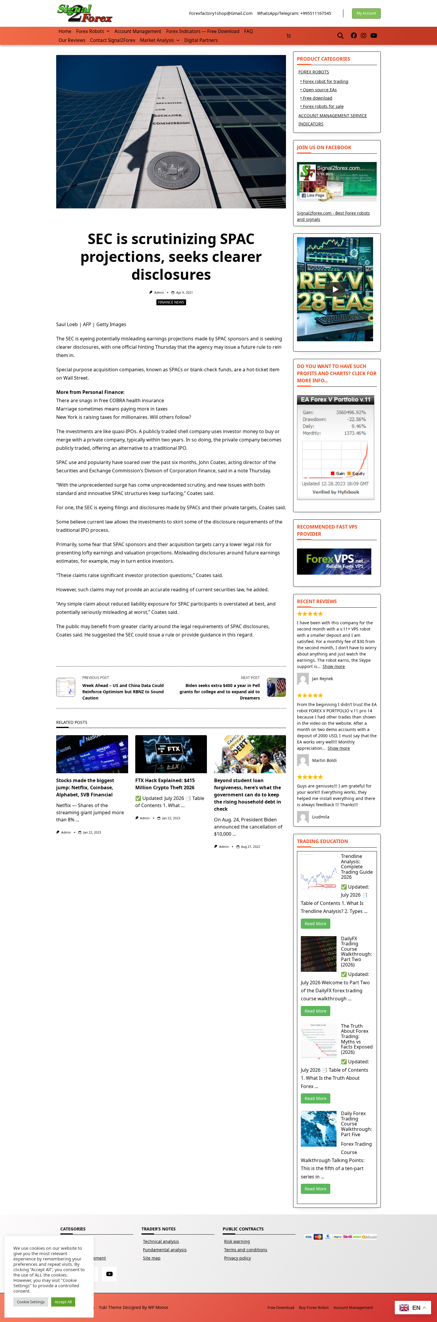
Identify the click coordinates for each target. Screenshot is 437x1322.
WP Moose (158, 1307)
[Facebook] (354, 36)
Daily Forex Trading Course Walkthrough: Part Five (356, 1123)
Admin (159, 292)
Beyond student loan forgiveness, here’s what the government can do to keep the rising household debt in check (247, 794)
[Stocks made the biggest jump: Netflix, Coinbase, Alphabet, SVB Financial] (92, 754)
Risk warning (237, 1241)
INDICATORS (310, 124)
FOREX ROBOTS (313, 72)
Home (65, 31)
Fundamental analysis (165, 1249)
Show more (334, 666)
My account (366, 13)
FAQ (248, 31)
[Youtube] (373, 36)
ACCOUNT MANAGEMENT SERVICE (332, 115)
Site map (152, 1258)
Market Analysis (157, 40)
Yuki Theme (110, 1307)
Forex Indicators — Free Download (202, 31)
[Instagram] (363, 36)
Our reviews (72, 40)
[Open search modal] (340, 36)
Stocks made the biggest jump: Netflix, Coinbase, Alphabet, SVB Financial (85, 787)
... (77, 819)
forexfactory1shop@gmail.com (220, 13)
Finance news (171, 302)
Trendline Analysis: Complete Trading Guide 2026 (357, 866)
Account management (137, 31)
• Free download (316, 98)
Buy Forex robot (314, 1307)
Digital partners (201, 40)
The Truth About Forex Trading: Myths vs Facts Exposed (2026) (357, 1039)
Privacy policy (237, 1258)
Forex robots (90, 31)
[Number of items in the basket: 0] (288, 36)
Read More (315, 923)
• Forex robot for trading (324, 81)
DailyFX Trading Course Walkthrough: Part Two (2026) (356, 951)
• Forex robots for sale (322, 106)
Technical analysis (161, 1241)
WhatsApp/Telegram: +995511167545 (294, 13)
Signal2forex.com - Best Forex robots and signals (333, 216)
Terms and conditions (245, 1249)
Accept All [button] (63, 1301)
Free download (281, 1307)
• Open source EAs (318, 89)
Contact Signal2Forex (112, 40)
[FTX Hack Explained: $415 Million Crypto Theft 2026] (171, 754)
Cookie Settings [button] (31, 1301)
